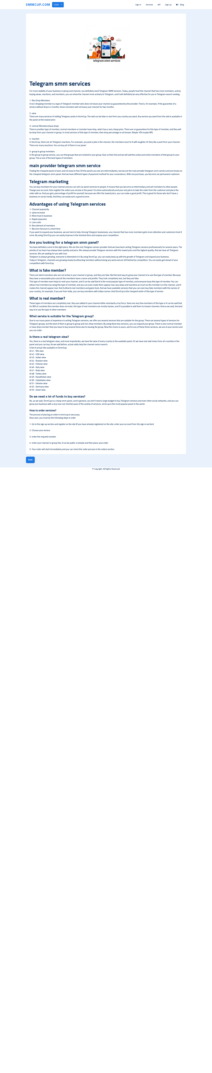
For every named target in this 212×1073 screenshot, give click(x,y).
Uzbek (56, 4)
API (159, 4)
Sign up (168, 4)
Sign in (138, 4)
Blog (182, 4)
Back (30, 460)
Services (149, 4)
